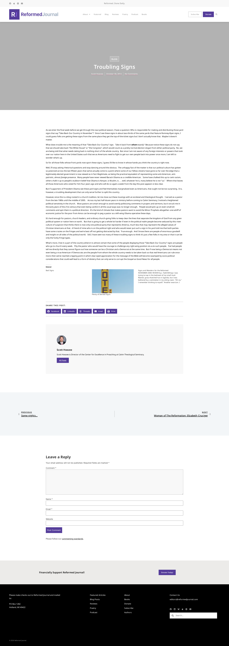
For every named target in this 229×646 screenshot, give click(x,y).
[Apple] (14, 3)
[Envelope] (22, 3)
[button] (216, 14)
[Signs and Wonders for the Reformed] (161, 276)
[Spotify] (18, 3)
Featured (97, 14)
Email (49, 509)
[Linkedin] (175, 609)
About (85, 14)
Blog (107, 14)
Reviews (115, 14)
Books (144, 14)
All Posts (62, 360)
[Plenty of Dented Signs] (114, 281)
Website (49, 519)
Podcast (134, 14)
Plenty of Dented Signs (101, 294)
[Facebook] (10, 3)
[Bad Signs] (69, 270)
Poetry (125, 14)
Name (49, 499)
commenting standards (72, 538)
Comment (51, 468)
